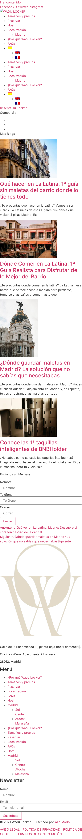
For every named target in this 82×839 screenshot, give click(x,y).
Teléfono (6, 494)
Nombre (6, 481)
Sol (17, 709)
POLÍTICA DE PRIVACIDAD (41, 829)
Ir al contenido (10, 2)
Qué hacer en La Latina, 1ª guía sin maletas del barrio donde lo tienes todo (39, 190)
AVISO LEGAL (10, 829)
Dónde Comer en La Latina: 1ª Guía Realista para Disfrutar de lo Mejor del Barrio (38, 270)
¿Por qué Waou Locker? (25, 39)
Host (11, 25)
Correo (5, 507)
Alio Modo (62, 822)
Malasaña (22, 723)
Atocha (20, 719)
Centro (20, 714)
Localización (17, 30)
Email (4, 801)
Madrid (20, 34)
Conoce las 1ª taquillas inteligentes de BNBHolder (33, 445)
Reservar (14, 21)
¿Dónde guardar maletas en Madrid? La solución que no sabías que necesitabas (35, 369)
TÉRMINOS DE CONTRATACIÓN (39, 834)
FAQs (11, 44)
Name (4, 789)
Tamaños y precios (21, 16)
